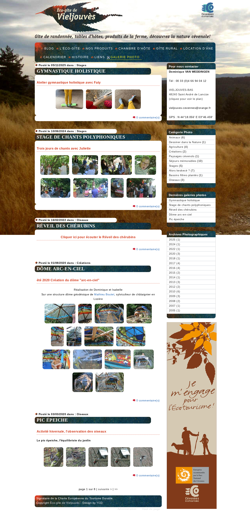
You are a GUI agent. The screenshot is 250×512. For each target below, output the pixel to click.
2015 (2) (174, 272)
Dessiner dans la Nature (185, 142)
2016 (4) (174, 268)
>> (116, 489)
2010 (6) (174, 291)
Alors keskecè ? (179, 170)
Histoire (80, 57)
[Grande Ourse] (117, 197)
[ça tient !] (56, 369)
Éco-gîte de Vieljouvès (65, 502)
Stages (81, 65)
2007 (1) (174, 305)
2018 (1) (174, 258)
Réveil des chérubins (66, 225)
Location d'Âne (198, 48)
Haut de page (151, 508)
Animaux (174, 137)
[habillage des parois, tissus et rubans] (85, 323)
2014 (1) (174, 277)
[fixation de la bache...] (87, 369)
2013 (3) (174, 282)
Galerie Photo (125, 57)
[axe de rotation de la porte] (98, 346)
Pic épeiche (52, 420)
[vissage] (57, 346)
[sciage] (139, 323)
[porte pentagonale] (74, 346)
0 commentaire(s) (148, 117)
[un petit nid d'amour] (110, 392)
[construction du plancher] (109, 323)
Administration (127, 508)
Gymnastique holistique (71, 71)
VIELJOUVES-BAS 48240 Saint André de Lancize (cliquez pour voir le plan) (189, 94)
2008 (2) (174, 301)
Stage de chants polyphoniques (81, 137)
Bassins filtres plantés (183, 175)
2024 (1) (174, 244)
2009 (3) (174, 296)
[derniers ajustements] (144, 369)
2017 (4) (174, 263)
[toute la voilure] (130, 346)
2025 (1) (174, 239)
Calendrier (54, 57)
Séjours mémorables (182, 161)
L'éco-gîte (70, 48)
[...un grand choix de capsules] (118, 369)
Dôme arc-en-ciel (61, 268)
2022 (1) (174, 249)
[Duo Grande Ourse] (90, 197)
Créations (84, 262)
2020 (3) (174, 253)
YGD (99, 502)
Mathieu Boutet (104, 294)
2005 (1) (174, 310)
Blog (49, 48)
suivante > (105, 489)
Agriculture (176, 146)
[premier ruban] (60, 323)
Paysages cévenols (182, 156)
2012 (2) (174, 286)
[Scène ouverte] (141, 197)
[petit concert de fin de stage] (55, 197)
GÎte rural (167, 48)
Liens (100, 57)
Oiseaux (82, 220)
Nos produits (99, 48)
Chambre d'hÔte (135, 48)
